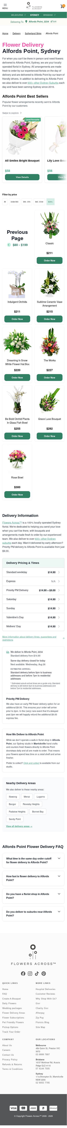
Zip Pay (40, 1018)
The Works (50, 360)
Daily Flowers (9, 1003)
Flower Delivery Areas (13, 1013)
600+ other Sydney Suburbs (43, 83)
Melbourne (17, 15)
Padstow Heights (17, 811)
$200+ (50, 202)
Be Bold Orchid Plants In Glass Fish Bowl (17, 420)
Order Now (49, 260)
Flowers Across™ (12, 522)
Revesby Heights (31, 804)
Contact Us (8, 1055)
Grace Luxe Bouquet (49, 419)
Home (5, 33)
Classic (50, 243)
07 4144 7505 (43, 1068)
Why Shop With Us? (46, 999)
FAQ (4, 994)
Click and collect (31, 763)
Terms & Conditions (12, 1069)
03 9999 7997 (43, 1054)
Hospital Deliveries (45, 989)
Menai (27, 796)
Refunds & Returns (12, 1064)
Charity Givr (42, 1008)
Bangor (12, 804)
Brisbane (48, 15)
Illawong (13, 796)
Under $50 (14, 202)
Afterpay (40, 1013)
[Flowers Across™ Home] (34, 5)
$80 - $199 (39, 202)
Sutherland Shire (33, 33)
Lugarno (41, 796)
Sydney (34, 15)
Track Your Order (11, 1032)
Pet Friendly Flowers (13, 1022)
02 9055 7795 (43, 1083)
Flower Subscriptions (13, 1018)
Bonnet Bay (38, 811)
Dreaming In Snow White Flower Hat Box (17, 362)
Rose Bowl (17, 477)
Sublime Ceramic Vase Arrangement (49, 303)
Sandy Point (15, 819)
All (5, 202)
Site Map (40, 1027)
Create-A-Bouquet (11, 999)
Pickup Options (10, 1027)
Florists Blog (42, 1022)
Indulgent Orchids (17, 302)
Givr (38, 1003)
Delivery (17, 33)
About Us (7, 1045)
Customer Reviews (45, 994)
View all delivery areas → (19, 826)
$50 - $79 (26, 202)
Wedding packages (12, 1008)
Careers (6, 1050)
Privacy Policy (10, 1059)
